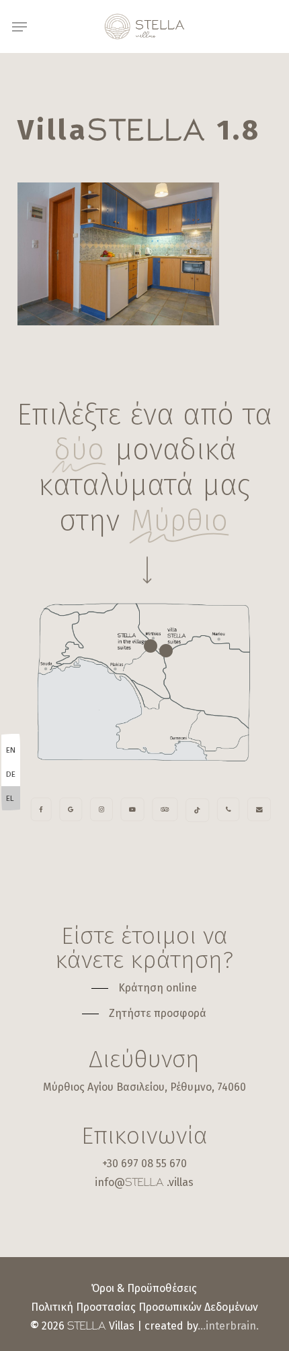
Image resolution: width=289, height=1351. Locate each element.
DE (10, 774)
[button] (19, 27)
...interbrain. (228, 1325)
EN (10, 750)
